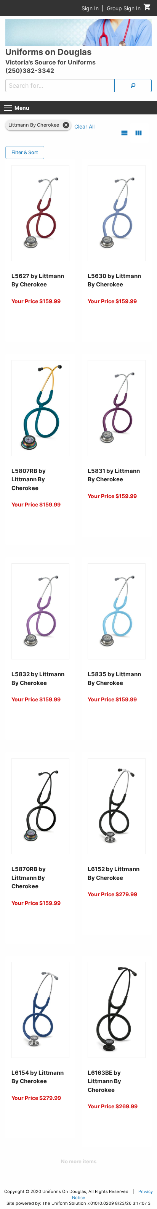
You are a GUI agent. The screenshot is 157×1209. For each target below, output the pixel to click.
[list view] (124, 133)
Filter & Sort (24, 152)
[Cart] (147, 9)
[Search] (133, 85)
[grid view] (138, 133)
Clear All (84, 126)
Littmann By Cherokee (33, 125)
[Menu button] (8, 108)
